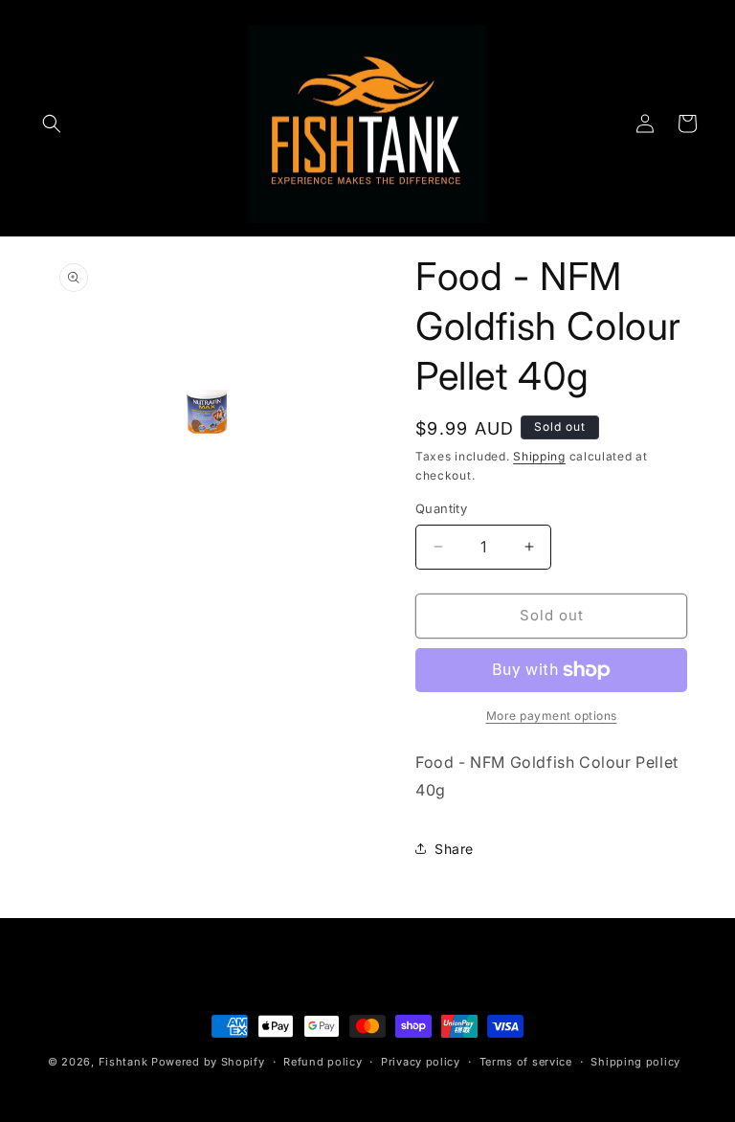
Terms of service (525, 1061)
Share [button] (454, 849)
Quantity (441, 508)
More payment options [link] (551, 715)
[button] (52, 123)
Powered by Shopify (208, 1061)
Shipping (539, 456)
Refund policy (322, 1061)
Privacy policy (420, 1061)
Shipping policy (635, 1061)
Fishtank (123, 1061)
